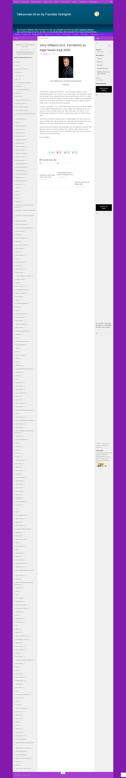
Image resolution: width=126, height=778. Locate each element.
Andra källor (18, 86)
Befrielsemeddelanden (21, 224)
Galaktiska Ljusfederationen (22, 331)
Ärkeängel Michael (20, 163)
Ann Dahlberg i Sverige (21, 107)
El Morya (17, 307)
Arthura (17, 187)
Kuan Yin (17, 453)
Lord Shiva (18, 505)
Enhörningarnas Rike (20, 313)
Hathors (17, 348)
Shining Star (18, 684)
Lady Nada (18, 463)
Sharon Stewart (19, 677)
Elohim (17, 310)
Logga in (99, 58)
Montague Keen (19, 566)
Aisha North (18, 76)
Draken (17, 300)
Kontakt (56, 1)
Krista (16, 443)
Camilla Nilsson (19, 255)
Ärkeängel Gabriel (20, 146)
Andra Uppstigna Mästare (22, 89)
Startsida (16, 1)
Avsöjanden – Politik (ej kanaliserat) (24, 215)
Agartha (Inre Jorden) (20, 69)
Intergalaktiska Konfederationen (23, 369)
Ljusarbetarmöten (19, 477)
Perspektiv (74, 1)
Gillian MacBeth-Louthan (21, 341)
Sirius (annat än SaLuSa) (22, 694)
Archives (98, 77)
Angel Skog (18, 96)
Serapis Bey (18, 673)
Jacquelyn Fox (19, 382)
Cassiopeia (18, 265)
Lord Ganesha (19, 491)
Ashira (17, 191)
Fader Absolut (19, 320)
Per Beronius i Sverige (21, 608)
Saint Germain (19, 646)
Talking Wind (18, 715)
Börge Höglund (19, 248)
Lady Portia (18, 467)
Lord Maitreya (19, 498)
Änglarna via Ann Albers (21, 100)
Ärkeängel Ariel (19, 132)
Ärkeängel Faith (19, 143)
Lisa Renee (18, 474)
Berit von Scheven (20, 231)
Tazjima (17, 722)
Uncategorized (19, 735)
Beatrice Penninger (20, 221)
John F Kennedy (19, 403)
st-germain (44, 54)
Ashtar (17, 194)
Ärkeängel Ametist (20, 126)
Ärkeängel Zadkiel (20, 181)
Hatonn (17, 351)
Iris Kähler (18, 375)
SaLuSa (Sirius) (19, 649)
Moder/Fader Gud (20, 563)
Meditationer (18, 532)
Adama (17, 65)
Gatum (17, 338)
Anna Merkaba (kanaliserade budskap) (25, 113)
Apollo (17, 122)
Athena (17, 198)
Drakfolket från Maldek (21, 303)
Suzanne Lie (18, 711)
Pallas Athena (19, 601)
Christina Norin (19, 272)
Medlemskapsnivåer (102, 68)
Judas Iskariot (19, 406)
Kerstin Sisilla (19, 427)
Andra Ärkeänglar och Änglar (22, 82)
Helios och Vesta (19, 355)
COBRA (17, 282)
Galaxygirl (18, 334)
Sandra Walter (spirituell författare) (24, 660)
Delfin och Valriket (20, 293)
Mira (16, 549)
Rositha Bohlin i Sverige (21, 639)
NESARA (17, 579)
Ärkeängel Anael (19, 129)
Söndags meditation (36, 1)
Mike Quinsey (19, 546)
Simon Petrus (18, 687)
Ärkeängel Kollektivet (20, 153)
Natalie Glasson (19, 575)
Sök (96, 43)
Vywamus (17, 765)
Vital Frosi (18, 761)
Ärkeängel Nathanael (20, 167)
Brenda (17, 252)
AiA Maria (17, 72)
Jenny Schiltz (18, 399)
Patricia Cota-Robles (20, 605)
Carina (17, 258)
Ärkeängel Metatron (20, 160)
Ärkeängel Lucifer (20, 156)
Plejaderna (18, 611)
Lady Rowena (19, 470)
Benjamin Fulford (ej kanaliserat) (23, 227)
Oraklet (17, 591)
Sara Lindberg (19, 663)
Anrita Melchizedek (20, 119)
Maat (16, 511)
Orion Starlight (19, 598)
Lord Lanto (18, 494)
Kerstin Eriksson (19, 424)
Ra (16, 625)
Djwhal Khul (18, 296)
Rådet (17, 629)
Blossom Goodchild (20, 238)
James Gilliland (19, 389)
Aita (16, 79)
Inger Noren (44, 38)
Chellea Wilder (19, 269)
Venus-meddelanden (20, 754)
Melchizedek (18, 536)
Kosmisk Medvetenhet (21, 439)
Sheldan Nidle (19, 680)
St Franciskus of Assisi (21, 708)
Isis (16, 379)
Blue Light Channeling (21, 245)
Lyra (16, 508)
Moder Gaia (18, 556)
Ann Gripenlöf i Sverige (21, 110)
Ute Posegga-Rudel (20, 751)
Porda (17, 615)
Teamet (17, 725)
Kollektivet (18, 436)
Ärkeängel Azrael (19, 136)
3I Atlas (17, 62)
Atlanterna (18, 201)
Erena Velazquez (19, 317)
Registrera (100, 61)
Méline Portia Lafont (20, 539)
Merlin (17, 542)
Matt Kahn (18, 522)
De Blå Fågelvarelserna (21, 289)
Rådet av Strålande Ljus (21, 636)
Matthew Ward (19, 525)
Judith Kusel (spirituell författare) (23, 410)
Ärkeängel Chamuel (20, 139)
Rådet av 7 (18, 632)
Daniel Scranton (19, 286)
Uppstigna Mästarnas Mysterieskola (24, 742)
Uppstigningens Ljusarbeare (22, 748)
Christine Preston (19, 279)
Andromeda (18, 93)
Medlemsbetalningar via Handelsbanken (103, 72)
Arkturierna (18, 184)
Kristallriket (18, 446)
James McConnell (20, 393)
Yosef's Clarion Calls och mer (23, 768)
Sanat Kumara (19, 656)
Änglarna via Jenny (20, 103)
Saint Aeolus (18, 642)
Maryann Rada (19, 518)
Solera (17, 701)
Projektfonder (18, 618)
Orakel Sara (18, 587)
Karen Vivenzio (19, 417)
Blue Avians (18, 241)
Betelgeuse (18, 234)
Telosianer (18, 728)
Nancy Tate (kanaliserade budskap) (24, 570)
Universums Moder (20, 739)
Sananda (17, 653)
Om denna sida (25, 1)
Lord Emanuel (19, 487)
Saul (16, 670)
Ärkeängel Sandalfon (20, 174)
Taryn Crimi (18, 718)
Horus (17, 362)
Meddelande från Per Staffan (22, 529)
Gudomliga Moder (20, 344)
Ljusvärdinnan (19, 480)
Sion (16, 691)
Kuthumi (17, 456)
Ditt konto (100, 65)
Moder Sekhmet (19, 560)
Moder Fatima (19, 553)
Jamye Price (18, 396)
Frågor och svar (48, 1)
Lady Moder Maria (20, 460)
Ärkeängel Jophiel (20, 150)
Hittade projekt (93, 1)
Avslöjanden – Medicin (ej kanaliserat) (25, 210)
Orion (16, 594)
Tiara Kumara (18, 732)
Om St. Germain (65, 1)
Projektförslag (83, 1)
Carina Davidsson (20, 262)
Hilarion (17, 358)
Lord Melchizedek (20, 501)
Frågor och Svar (19, 327)
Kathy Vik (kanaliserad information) (24, 420)
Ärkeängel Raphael (20, 170)
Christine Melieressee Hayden (23, 276)
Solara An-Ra (18, 697)
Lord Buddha (18, 484)
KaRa (16, 413)
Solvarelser (18, 704)
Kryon (17, 449)
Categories (98, 49)
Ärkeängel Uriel (19, 177)
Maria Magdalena (19, 515)
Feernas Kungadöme (20, 324)
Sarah (17, 667)
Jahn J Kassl (18, 386)
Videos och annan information (23, 758)
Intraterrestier (18, 372)
